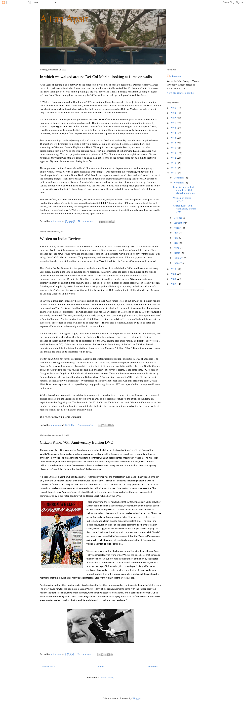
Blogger (136, 698)
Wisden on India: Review (60, 238)
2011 (174, 173)
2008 (174, 279)
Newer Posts (48, 666)
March (177, 252)
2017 (174, 143)
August (178, 227)
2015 (174, 153)
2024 (174, 113)
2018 (174, 138)
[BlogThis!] (103, 221)
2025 (174, 108)
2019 (174, 133)
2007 (174, 284)
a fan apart (176, 76)
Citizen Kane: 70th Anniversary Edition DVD (76, 442)
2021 (174, 123)
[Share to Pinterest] (113, 221)
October (178, 217)
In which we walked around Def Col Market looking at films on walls (96, 77)
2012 (174, 168)
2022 (174, 117)
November (179, 182)
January (178, 262)
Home (101, 666)
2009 (174, 274)
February (179, 257)
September (179, 222)
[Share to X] (106, 221)
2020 (174, 128)
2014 (174, 158)
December (179, 177)
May (176, 242)
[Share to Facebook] (110, 221)
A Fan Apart (64, 18)
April (177, 247)
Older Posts (153, 666)
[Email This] (100, 221)
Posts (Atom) (107, 677)
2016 (174, 148)
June (176, 237)
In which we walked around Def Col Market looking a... (184, 189)
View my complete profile (180, 92)
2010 (174, 269)
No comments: (86, 221)
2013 (174, 163)
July (176, 232)
